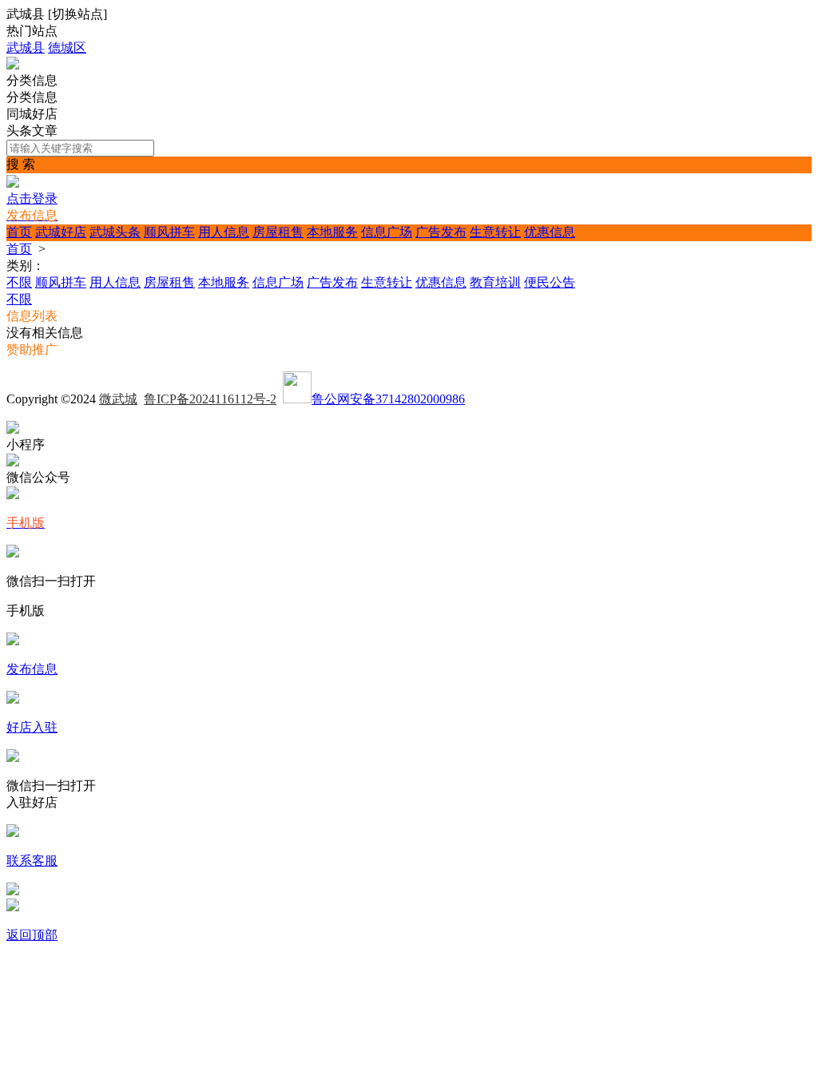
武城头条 (115, 232)
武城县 (25, 47)
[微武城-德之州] (12, 65)
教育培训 (495, 282)
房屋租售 (278, 232)
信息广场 (386, 232)
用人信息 (223, 232)
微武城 (118, 399)
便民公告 (549, 282)
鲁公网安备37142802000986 (388, 399)
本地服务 (332, 232)
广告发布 (441, 232)
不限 (19, 282)
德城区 (67, 47)
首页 (19, 232)
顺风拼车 (169, 232)
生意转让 (495, 232)
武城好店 (60, 232)
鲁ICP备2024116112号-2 (210, 399)
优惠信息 (549, 232)
